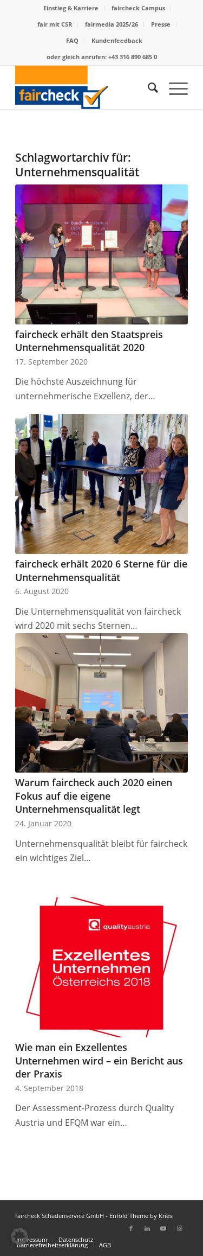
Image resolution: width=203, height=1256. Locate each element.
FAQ (72, 40)
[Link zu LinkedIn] (147, 1228)
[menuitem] (71, 8)
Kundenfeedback (116, 40)
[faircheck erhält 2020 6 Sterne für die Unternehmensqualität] (101, 484)
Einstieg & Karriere (71, 8)
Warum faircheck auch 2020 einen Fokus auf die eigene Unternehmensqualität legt (93, 795)
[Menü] (173, 87)
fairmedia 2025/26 (111, 24)
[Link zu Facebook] (131, 1228)
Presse (161, 24)
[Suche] (147, 87)
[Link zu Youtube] (163, 1228)
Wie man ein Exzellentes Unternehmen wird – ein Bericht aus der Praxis (99, 1060)
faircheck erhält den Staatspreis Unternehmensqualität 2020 (89, 341)
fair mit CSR (54, 24)
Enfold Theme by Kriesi (141, 1216)
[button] (19, 1236)
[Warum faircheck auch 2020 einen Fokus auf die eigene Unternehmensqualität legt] (101, 703)
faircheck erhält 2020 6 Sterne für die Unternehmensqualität (101, 570)
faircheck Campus (138, 8)
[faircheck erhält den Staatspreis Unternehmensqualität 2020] (101, 254)
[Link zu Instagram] (180, 1228)
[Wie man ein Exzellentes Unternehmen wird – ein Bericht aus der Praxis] (101, 967)
